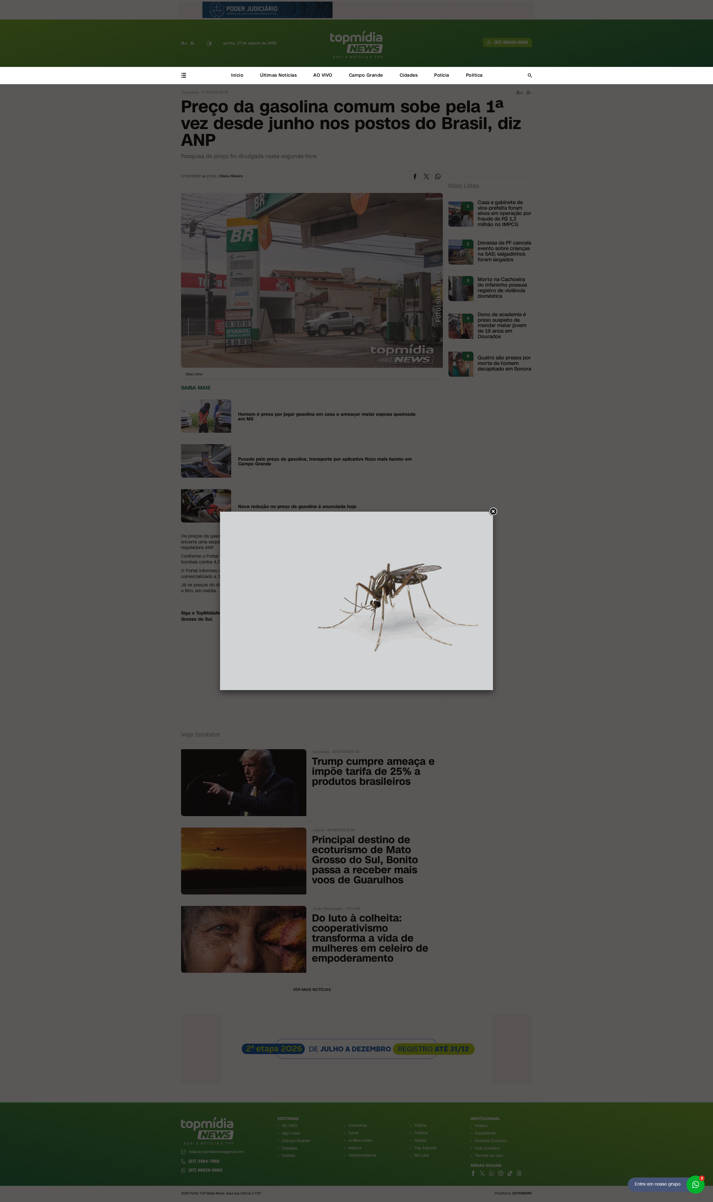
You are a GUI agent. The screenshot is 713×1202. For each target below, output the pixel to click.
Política (474, 75)
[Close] (493, 512)
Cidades (409, 75)
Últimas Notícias (278, 75)
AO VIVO (322, 75)
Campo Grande (366, 75)
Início (237, 75)
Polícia (441, 75)
